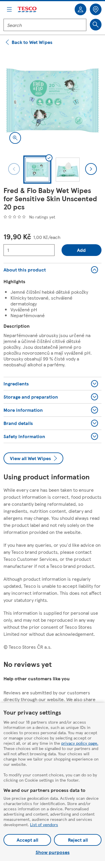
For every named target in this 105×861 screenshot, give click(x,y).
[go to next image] (91, 169)
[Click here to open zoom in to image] (15, 138)
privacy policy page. (79, 743)
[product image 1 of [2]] (53, 100)
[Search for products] (96, 24)
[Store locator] (96, 9)
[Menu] (9, 9)
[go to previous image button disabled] (14, 169)
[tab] (37, 170)
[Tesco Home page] (27, 9)
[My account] (80, 9)
